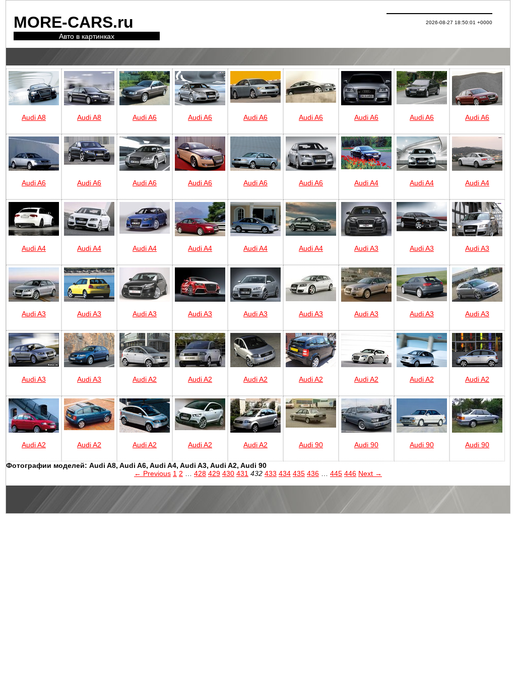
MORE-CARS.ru (74, 22)
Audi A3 (366, 248)
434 (285, 473)
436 (313, 473)
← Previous (152, 473)
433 (271, 473)
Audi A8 (34, 117)
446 (350, 473)
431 (242, 473)
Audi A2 (145, 379)
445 (336, 473)
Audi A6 (145, 117)
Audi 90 (311, 445)
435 (299, 473)
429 (214, 473)
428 (200, 473)
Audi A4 (366, 183)
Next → (370, 473)
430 (228, 473)
